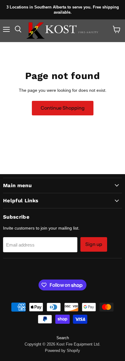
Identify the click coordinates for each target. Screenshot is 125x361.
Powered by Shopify (62, 350)
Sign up (93, 244)
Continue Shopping (63, 108)
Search (62, 338)
